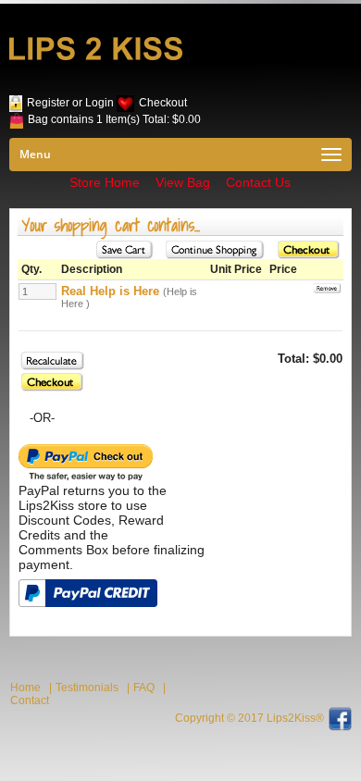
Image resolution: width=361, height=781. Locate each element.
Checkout (163, 102)
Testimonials (87, 687)
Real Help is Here (110, 291)
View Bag (183, 182)
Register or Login (70, 102)
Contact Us (258, 182)
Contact (29, 700)
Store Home (104, 182)
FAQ (144, 687)
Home (25, 687)
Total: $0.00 (172, 119)
